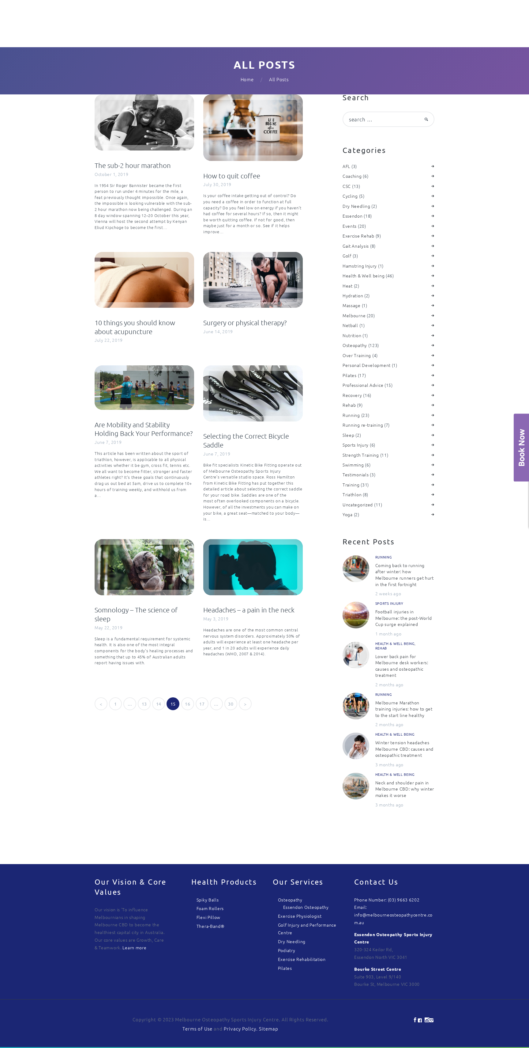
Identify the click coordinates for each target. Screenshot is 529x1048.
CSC (347, 186)
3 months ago (389, 764)
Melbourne (354, 315)
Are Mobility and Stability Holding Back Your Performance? (144, 429)
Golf (347, 256)
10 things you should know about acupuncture (135, 326)
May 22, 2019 (108, 627)
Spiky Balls (208, 900)
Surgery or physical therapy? (245, 322)
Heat (348, 286)
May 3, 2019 (216, 618)
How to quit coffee (231, 176)
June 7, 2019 (108, 442)
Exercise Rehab (358, 236)
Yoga (348, 514)
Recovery (352, 395)
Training (351, 485)
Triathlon (352, 494)
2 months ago (389, 684)
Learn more (134, 947)
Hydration (353, 295)
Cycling (350, 196)
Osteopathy (355, 345)
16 (189, 704)
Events (350, 226)
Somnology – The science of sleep (136, 614)
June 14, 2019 (218, 331)
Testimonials (356, 474)
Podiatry (286, 950)
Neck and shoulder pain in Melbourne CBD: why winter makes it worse (404, 788)
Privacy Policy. (241, 1028)
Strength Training (361, 455)
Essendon (353, 216)
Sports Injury (356, 445)
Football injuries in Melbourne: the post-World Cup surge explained (403, 617)
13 (146, 704)
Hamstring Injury (360, 266)
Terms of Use (197, 1028)
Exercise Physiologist (300, 916)
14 (160, 704)
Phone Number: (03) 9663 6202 (387, 900)
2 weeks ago (388, 593)
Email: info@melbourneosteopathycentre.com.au (393, 914)
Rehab (349, 405)
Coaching (352, 176)
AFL (346, 166)
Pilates (350, 375)
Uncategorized (358, 504)
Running (351, 415)
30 (232, 704)
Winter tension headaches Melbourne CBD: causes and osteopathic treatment (404, 748)
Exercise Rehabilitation (302, 959)
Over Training (357, 355)
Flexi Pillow (208, 917)
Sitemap (268, 1028)
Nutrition (352, 335)
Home (247, 79)
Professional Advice (363, 385)
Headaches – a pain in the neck (249, 610)
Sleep (349, 435)
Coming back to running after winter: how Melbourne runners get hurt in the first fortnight (404, 574)
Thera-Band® (211, 926)
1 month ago (388, 634)
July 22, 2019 (109, 340)
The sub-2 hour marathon (133, 165)
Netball (350, 325)
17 (203, 704)
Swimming (353, 465)
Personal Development (367, 365)
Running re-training (363, 425)
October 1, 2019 (112, 174)
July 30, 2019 (217, 184)
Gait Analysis (356, 246)
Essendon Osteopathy (306, 907)
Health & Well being (364, 275)
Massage (352, 305)
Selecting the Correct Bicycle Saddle (246, 440)
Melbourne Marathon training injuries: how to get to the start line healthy (404, 708)
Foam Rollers (210, 908)
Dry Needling (356, 206)
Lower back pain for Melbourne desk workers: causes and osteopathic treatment (401, 665)
